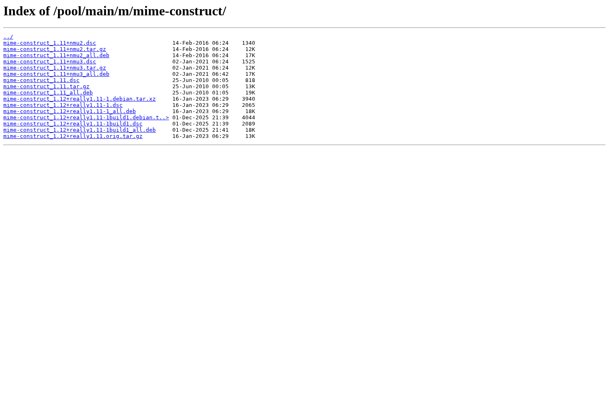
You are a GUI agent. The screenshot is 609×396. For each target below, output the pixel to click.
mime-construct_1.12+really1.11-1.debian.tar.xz (79, 99)
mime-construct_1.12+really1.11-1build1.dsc (73, 124)
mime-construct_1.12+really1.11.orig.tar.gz (73, 136)
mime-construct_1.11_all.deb (48, 92)
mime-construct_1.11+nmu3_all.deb (56, 74)
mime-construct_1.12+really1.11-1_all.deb (69, 111)
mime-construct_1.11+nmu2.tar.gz (54, 49)
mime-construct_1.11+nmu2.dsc (49, 43)
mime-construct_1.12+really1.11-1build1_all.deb (79, 130)
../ (8, 37)
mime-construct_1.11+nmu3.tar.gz (54, 68)
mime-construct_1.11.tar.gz (46, 86)
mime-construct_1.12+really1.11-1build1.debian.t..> (86, 117)
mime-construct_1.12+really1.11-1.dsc (63, 105)
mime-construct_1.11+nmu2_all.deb (56, 55)
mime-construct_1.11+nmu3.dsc (49, 61)
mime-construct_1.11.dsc (41, 80)
